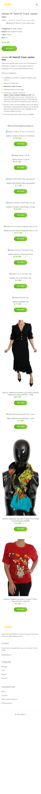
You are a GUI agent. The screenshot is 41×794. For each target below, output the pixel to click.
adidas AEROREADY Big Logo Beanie (20, 183)
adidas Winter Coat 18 (20, 159)
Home (4, 20)
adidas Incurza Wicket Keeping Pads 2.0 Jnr (21, 231)
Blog (3, 692)
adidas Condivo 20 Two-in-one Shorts (20, 136)
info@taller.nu (6, 655)
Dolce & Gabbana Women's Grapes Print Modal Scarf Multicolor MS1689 (20, 520)
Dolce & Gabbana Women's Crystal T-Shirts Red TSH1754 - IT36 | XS (20, 600)
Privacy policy (7, 703)
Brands (13, 29)
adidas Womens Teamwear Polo (20, 254)
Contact (4, 695)
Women (4, 678)
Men (3, 670)
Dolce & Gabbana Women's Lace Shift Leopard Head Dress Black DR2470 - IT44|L (20, 394)
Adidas (19, 29)
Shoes (4, 674)
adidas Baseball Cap (21, 302)
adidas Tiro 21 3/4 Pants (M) (20, 278)
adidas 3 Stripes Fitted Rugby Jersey (20, 207)
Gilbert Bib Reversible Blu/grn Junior (20, 418)
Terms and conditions (9, 699)
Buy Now (9, 48)
